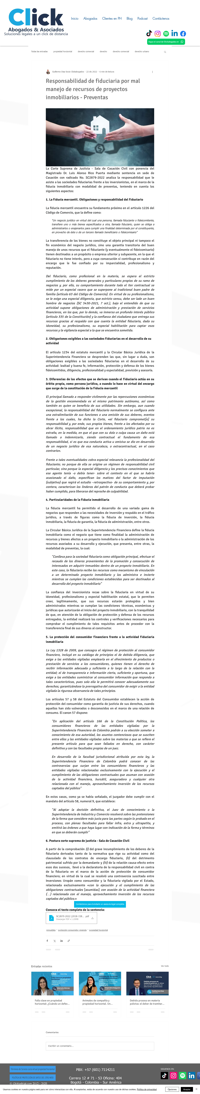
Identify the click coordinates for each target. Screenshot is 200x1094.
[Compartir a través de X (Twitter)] (54, 940)
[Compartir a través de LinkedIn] (61, 940)
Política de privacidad (147, 1089)
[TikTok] (149, 34)
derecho (103, 52)
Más (136, 52)
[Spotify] (166, 34)
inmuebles (50, 930)
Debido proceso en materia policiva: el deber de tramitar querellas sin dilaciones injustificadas (146, 1002)
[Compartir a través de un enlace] (68, 940)
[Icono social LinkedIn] (191, 1078)
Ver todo (165, 966)
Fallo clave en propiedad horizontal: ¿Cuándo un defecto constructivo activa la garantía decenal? (52, 1002)
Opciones (172, 1089)
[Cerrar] (196, 1089)
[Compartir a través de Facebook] (47, 940)
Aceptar (186, 1089)
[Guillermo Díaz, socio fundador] (147, 983)
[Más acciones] (152, 72)
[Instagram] (157, 34)
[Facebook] (183, 34)
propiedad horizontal (62, 52)
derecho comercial (86, 52)
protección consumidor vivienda (72, 930)
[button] (165, 52)
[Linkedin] (174, 34)
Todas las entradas (39, 52)
